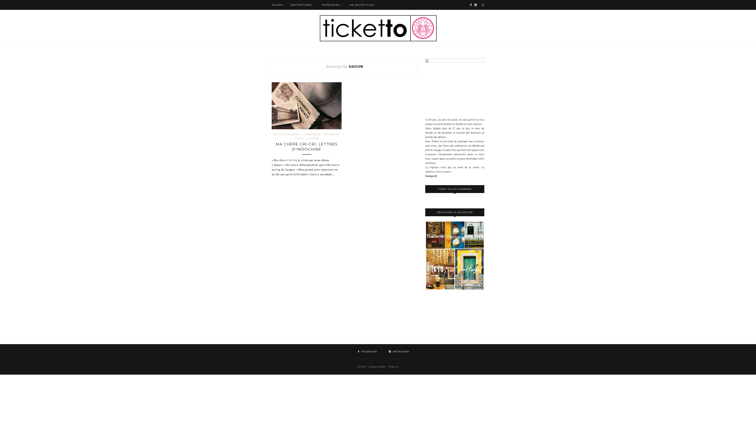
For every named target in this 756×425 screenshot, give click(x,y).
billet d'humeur (286, 134)
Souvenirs (331, 134)
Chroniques (311, 134)
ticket (299, 138)
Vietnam (312, 138)
